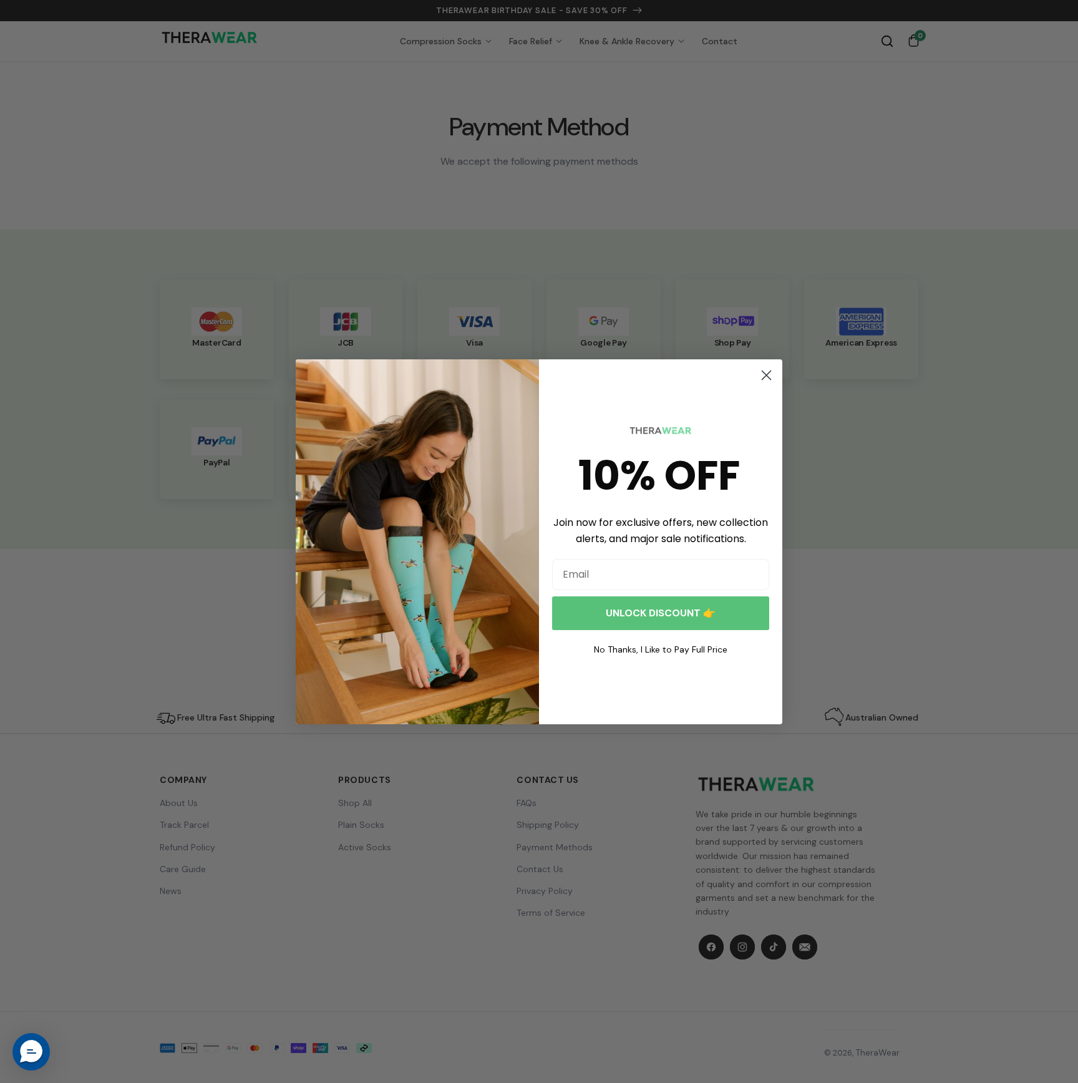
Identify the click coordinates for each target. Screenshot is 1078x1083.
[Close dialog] (766, 375)
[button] (31, 1052)
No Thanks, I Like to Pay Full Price (660, 649)
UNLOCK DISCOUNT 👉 (661, 612)
